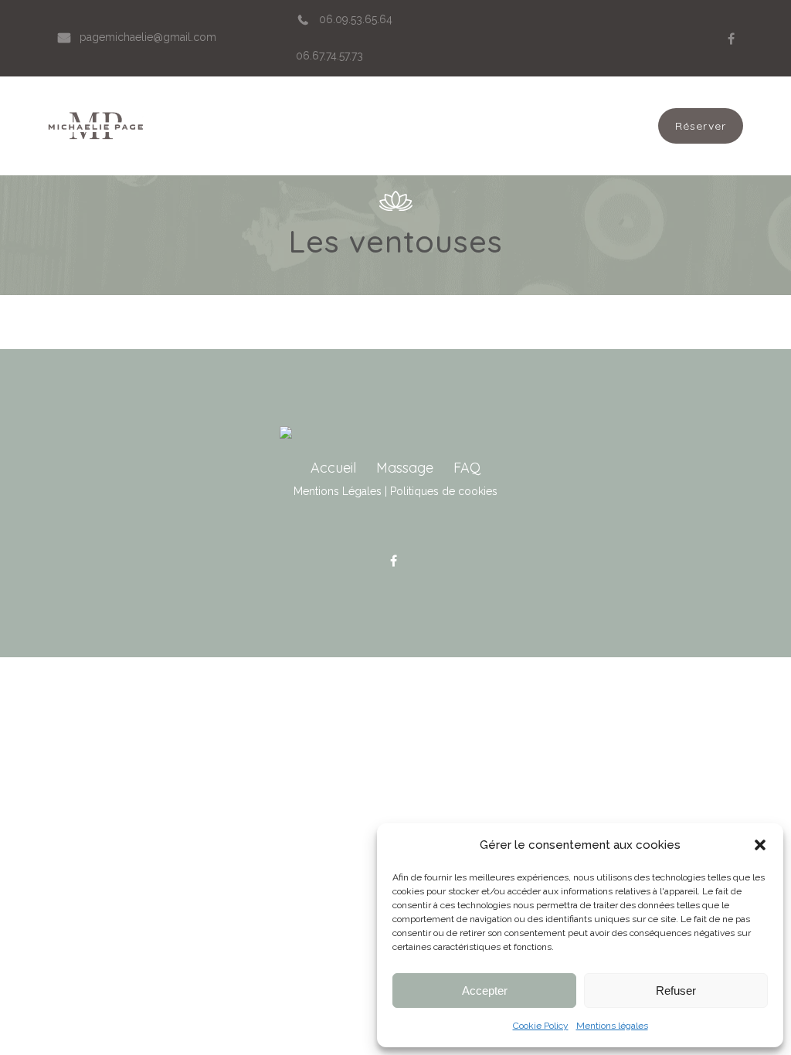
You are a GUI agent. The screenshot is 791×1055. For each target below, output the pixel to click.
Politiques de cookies (443, 491)
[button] (760, 845)
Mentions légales (612, 1025)
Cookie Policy (541, 1025)
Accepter (485, 990)
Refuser (676, 990)
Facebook (731, 39)
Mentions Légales (338, 491)
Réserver (700, 126)
